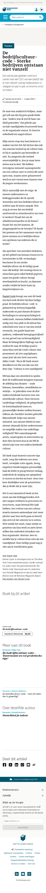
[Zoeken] (40, 17)
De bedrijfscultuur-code (15, 629)
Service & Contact (18, 864)
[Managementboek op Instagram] (29, 874)
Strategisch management (14, 25)
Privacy (37, 853)
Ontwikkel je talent (15, 715)
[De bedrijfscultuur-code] (11, 610)
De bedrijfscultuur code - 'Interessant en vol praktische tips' (22, 656)
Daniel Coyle (9, 296)
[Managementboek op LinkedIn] (17, 874)
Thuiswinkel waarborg (23, 849)
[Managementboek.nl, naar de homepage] (10, 11)
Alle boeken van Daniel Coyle (16, 579)
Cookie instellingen (26, 857)
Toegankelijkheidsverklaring (22, 860)
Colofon (29, 853)
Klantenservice (11, 789)
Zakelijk (7, 795)
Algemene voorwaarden (13, 853)
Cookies (13, 857)
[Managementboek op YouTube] (23, 874)
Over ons (31, 864)
